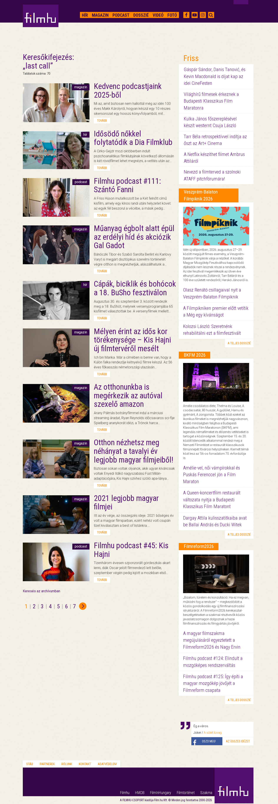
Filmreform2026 (199, 546)
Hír (85, 15)
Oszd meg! (209, 741)
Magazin (100, 15)
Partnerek (47, 764)
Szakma (206, 792)
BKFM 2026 (195, 355)
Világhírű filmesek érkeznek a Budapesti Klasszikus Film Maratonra (211, 101)
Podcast (121, 15)
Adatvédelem (107, 764)
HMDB (139, 792)
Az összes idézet (238, 741)
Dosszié (141, 15)
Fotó (172, 15)
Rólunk (66, 764)
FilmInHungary (160, 792)
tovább (102, 120)
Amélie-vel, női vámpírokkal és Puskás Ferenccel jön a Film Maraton (211, 474)
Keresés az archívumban (41, 591)
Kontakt (85, 764)
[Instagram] (203, 15)
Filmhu (124, 792)
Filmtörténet (186, 792)
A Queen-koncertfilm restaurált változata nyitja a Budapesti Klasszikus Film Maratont (211, 499)
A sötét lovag (213, 732)
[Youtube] (194, 15)
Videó (158, 15)
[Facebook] (186, 15)
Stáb (29, 764)
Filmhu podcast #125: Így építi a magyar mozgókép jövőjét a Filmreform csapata (213, 683)
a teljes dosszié (239, 343)
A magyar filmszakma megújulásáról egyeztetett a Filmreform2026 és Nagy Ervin (211, 640)
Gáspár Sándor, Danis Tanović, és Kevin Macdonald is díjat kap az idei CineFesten (214, 76)
